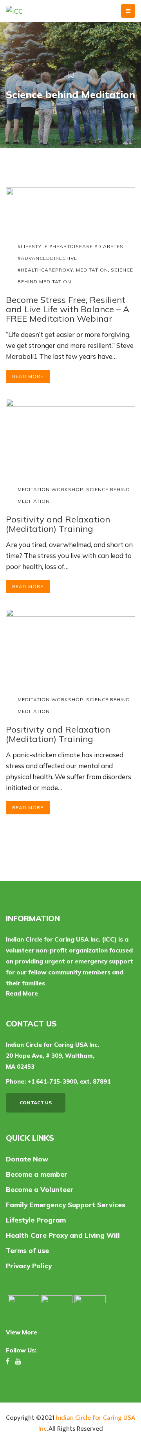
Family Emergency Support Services (65, 1205)
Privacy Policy (29, 1266)
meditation (92, 270)
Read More (27, 376)
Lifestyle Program (36, 1220)
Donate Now (27, 1159)
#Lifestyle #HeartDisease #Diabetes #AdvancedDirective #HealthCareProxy (70, 258)
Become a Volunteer (40, 1189)
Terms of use (27, 1250)
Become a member (36, 1174)
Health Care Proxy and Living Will (63, 1235)
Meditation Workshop (50, 489)
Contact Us (36, 1103)
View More (21, 1332)
